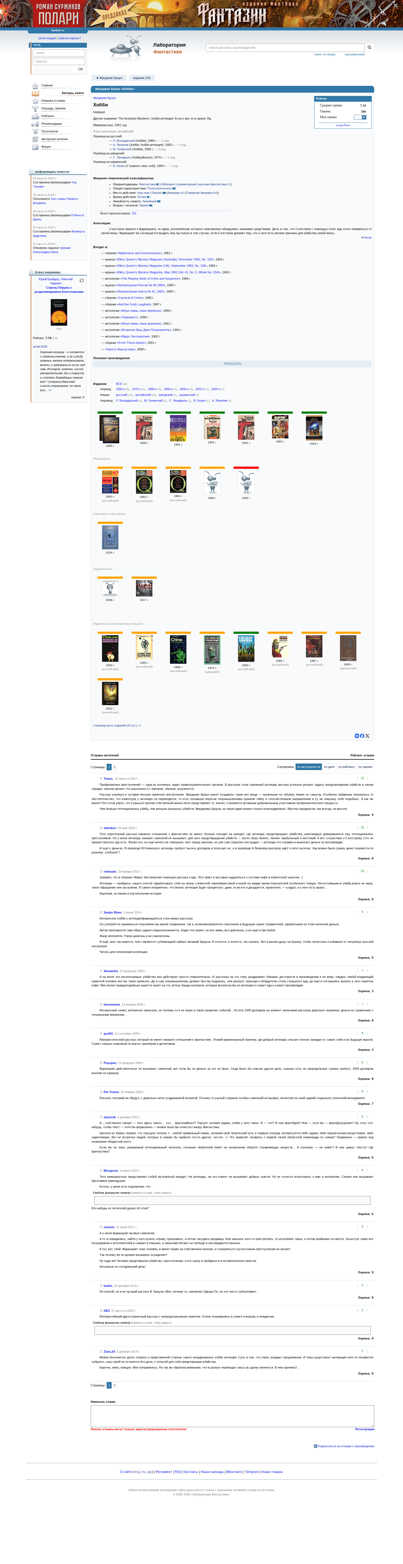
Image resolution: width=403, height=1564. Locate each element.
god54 (108, 1033)
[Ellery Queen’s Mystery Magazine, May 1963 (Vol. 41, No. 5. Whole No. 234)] (110, 492)
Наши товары (272, 1472)
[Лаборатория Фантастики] (127, 48)
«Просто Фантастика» (120, 349)
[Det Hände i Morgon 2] (212, 663)
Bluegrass (111, 1170)
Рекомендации (51, 123)
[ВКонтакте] (357, 736)
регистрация (47, 38)
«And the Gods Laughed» (134, 304)
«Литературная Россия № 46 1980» (140, 285)
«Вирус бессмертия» (135, 336)
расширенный (355, 54)
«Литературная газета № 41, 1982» (140, 291)
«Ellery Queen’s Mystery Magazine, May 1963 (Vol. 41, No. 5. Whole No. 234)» (168, 272)
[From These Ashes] (110, 704)
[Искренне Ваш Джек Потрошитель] (212, 438)
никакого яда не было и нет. (116, 1200)
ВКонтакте (234, 1472)
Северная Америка (199, 192)
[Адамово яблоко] (144, 595)
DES (107, 1310)
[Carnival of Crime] (280, 656)
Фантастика (147, 184)
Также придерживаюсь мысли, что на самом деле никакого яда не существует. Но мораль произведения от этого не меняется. (185, 1330)
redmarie (110, 871)
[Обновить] (81, 282)
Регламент (164, 1472)
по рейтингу (346, 766)
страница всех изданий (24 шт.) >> (117, 725)
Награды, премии (53, 108)
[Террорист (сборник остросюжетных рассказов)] (144, 438)
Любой (143, 205)
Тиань (108, 778)
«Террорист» (129, 317)
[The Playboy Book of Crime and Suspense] (144, 658)
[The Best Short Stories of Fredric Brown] (246, 660)
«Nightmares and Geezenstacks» (139, 253)
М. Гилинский (122, 149)
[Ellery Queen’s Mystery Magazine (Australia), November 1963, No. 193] (178, 491)
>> (50, 390)
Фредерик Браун (104, 98)
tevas (368, 237)
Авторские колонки (54, 139)
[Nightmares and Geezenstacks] (110, 660)
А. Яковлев (120, 144)
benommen (112, 1004)
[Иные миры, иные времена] (111, 430)
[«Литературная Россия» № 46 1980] (212, 493)
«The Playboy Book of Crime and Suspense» (150, 278)
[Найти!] (369, 48)
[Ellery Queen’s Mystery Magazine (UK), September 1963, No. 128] (144, 492)
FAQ (178, 1472)
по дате (329, 766)
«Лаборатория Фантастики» (210, 1494)
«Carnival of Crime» (130, 297)
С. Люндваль (122, 157)
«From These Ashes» (131, 342)
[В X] (367, 736)
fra (144, 1472)
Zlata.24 (109, 1351)
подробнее (343, 125)
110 (134, 213)
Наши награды (212, 1472)
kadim (108, 1285)
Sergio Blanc (113, 912)
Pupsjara (110, 1063)
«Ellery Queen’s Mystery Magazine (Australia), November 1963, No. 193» (165, 259)
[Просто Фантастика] (110, 595)
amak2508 (40, 346)
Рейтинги (47, 116)
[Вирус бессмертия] (280, 437)
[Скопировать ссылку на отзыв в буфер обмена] (101, 778)
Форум (46, 146)
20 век (141, 196)
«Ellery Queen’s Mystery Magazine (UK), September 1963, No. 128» (161, 265)
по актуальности (308, 766)
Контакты (190, 1472)
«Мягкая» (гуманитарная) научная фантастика (194, 184)
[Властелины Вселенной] (59, 324)
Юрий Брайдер (49, 279)
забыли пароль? (69, 38)
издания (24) (142, 78)
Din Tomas (111, 1092)
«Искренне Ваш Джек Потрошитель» (145, 329)
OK (78, 69)
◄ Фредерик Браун (109, 78)
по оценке (365, 766)
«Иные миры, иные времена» (140, 310)
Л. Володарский (124, 140)
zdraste (109, 1227)
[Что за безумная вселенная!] (110, 548)
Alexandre (111, 971)
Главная (47, 85)
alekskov (110, 828)
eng (137, 1472)
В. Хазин (119, 166)
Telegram (252, 1472)
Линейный (149, 201)
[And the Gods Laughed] (314, 656)
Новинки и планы (53, 100)
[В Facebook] (362, 736)
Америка (174, 192)
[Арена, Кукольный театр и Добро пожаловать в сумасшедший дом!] (314, 439)
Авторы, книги (73, 93)
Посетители (49, 131)
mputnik (110, 1117)
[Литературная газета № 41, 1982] (246, 493)
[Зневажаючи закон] (348, 660)
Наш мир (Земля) (149, 192)
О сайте (126, 1472)
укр (149, 1472)
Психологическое (159, 188)
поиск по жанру (325, 54)
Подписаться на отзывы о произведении (346, 1446)
